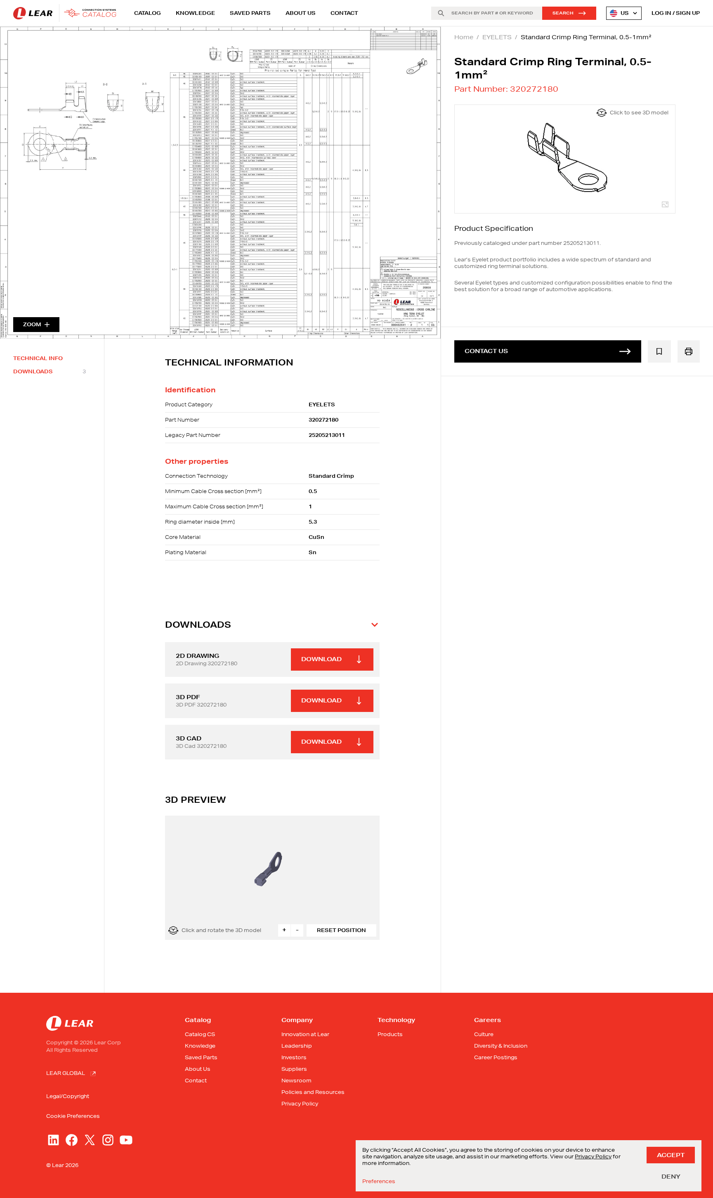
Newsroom (296, 1080)
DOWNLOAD (321, 659)
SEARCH (563, 13)
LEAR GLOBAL (65, 1073)
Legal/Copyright (67, 1096)
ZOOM (32, 324)
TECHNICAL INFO (38, 358)
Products (390, 1034)
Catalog (147, 13)
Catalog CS (200, 1034)
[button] (272, 625)
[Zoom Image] (220, 182)
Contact (344, 13)
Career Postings (495, 1057)
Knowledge (195, 13)
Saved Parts (250, 13)
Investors (294, 1057)
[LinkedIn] (53, 1140)
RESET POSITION (341, 930)
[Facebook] (71, 1140)
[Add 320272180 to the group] (659, 351)
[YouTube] (126, 1140)
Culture (483, 1034)
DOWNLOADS (49, 371)
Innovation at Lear (305, 1034)
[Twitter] (90, 1140)
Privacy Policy (299, 1103)
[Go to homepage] (67, 13)
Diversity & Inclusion (500, 1045)
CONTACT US (486, 351)
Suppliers (294, 1068)
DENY (670, 1176)
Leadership (296, 1045)
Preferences (378, 1181)
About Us (301, 13)
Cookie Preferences (73, 1116)
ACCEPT (671, 1155)
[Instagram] (108, 1140)
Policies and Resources (313, 1092)
